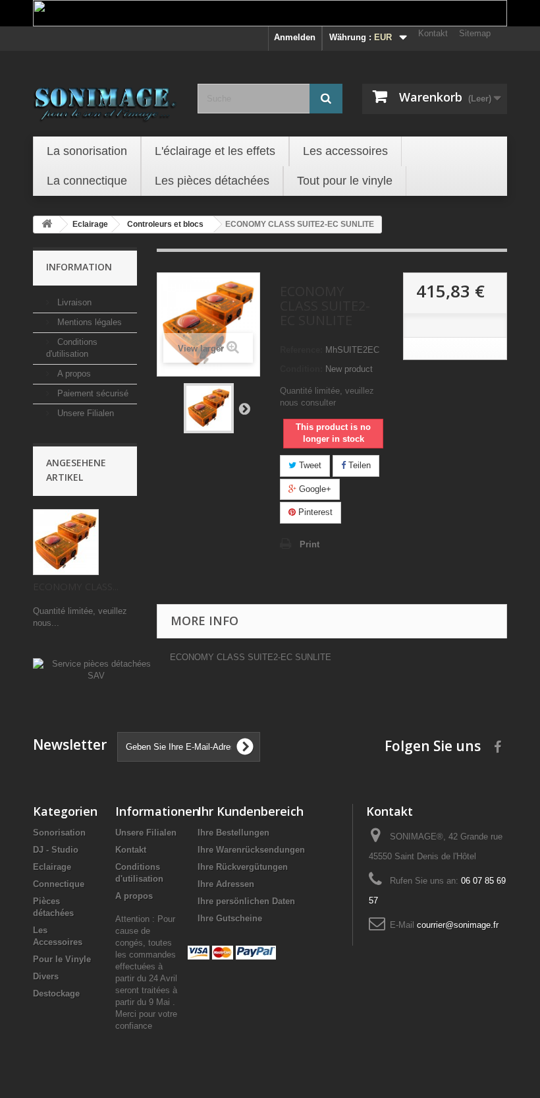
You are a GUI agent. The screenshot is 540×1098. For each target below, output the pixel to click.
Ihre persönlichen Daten (246, 901)
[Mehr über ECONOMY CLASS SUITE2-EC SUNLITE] (66, 542)
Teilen (358, 465)
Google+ (313, 489)
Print (309, 544)
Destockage (56, 993)
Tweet (308, 465)
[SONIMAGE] (105, 100)
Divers (46, 976)
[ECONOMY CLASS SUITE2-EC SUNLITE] (208, 408)
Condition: (301, 369)
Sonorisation (59, 833)
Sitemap (475, 33)
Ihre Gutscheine (230, 918)
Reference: (301, 350)
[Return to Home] (46, 224)
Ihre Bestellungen (233, 833)
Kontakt (433, 33)
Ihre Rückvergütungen (243, 867)
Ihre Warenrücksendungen (251, 850)
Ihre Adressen (226, 884)
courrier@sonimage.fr (458, 925)
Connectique (58, 884)
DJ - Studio (55, 850)
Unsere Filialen (84, 413)
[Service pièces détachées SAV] (96, 670)
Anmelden (294, 37)
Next (244, 408)
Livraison (73, 302)
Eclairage (52, 867)
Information (79, 266)
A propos (73, 374)
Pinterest (314, 512)
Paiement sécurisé (91, 393)
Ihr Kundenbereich (251, 811)
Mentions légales (88, 322)
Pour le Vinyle (62, 959)
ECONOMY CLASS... (76, 586)
